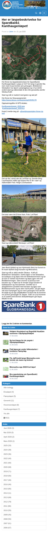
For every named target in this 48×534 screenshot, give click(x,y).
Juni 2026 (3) (9, 428)
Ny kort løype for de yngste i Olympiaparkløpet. (21, 341)
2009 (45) (7, 515)
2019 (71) (7, 471)
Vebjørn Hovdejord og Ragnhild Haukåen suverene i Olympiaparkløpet (27, 332)
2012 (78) (7, 502)
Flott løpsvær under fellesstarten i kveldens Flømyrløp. (24, 350)
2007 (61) (7, 523)
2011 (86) (7, 506)
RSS (7, 418)
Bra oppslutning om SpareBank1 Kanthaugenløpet (23, 375)
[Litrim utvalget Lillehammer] (24, 5)
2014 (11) (7, 493)
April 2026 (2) (9, 437)
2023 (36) (7, 454)
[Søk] (36, 13)
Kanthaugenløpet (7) (12, 409)
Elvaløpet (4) (9, 392)
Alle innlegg (8, 388)
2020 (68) (7, 467)
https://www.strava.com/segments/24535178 (19, 100)
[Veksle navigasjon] (44, 13)
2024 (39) (7, 450)
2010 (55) (7, 510)
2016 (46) (7, 484)
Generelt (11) (9, 401)
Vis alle (6, 414)
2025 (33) (7, 445)
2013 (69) (7, 497)
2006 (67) (7, 528)
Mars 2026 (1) (9, 441)
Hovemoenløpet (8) (11, 405)
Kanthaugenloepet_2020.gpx (13, 106)
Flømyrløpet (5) (10, 396)
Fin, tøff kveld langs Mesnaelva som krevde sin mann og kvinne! (25, 359)
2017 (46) (7, 480)
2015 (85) (7, 489)
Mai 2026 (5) (9, 432)
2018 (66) (7, 476)
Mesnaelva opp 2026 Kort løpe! (23, 367)
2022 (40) (7, 458)
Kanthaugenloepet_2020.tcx (13, 108)
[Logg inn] (40, 13)
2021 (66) (7, 463)
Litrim (11, 32)
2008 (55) (7, 519)
